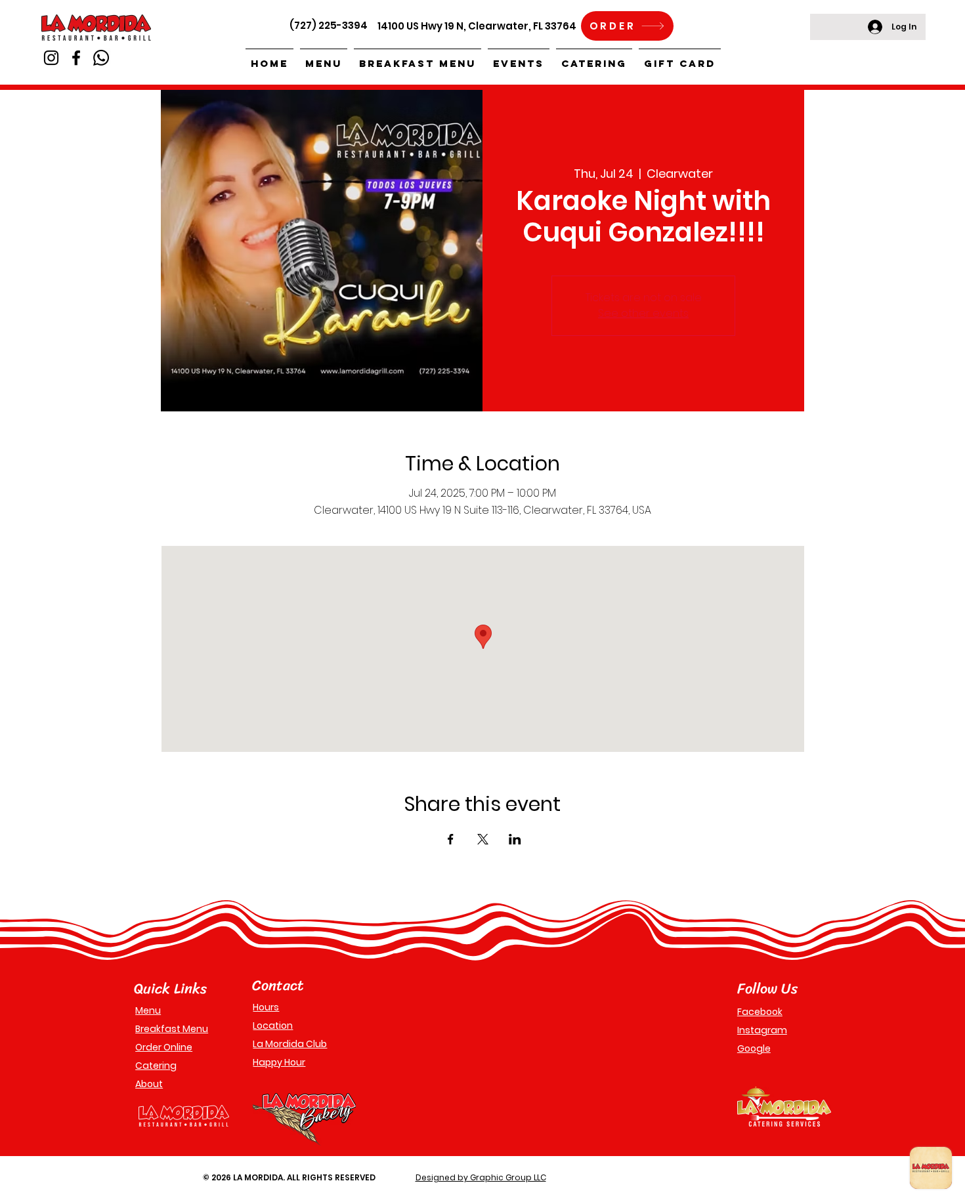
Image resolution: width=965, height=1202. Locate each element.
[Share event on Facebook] (450, 839)
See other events (643, 313)
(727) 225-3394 (329, 25)
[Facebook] (76, 58)
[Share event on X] (483, 839)
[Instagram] (51, 58)
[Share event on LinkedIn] (515, 839)
